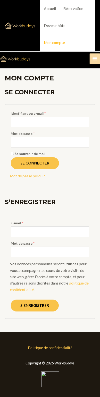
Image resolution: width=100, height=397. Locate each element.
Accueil (50, 8)
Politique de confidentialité (50, 347)
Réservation (73, 8)
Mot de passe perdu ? (27, 176)
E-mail (17, 223)
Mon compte (54, 42)
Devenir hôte (54, 25)
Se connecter (34, 163)
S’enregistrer (34, 305)
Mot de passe (22, 133)
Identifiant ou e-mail (28, 113)
